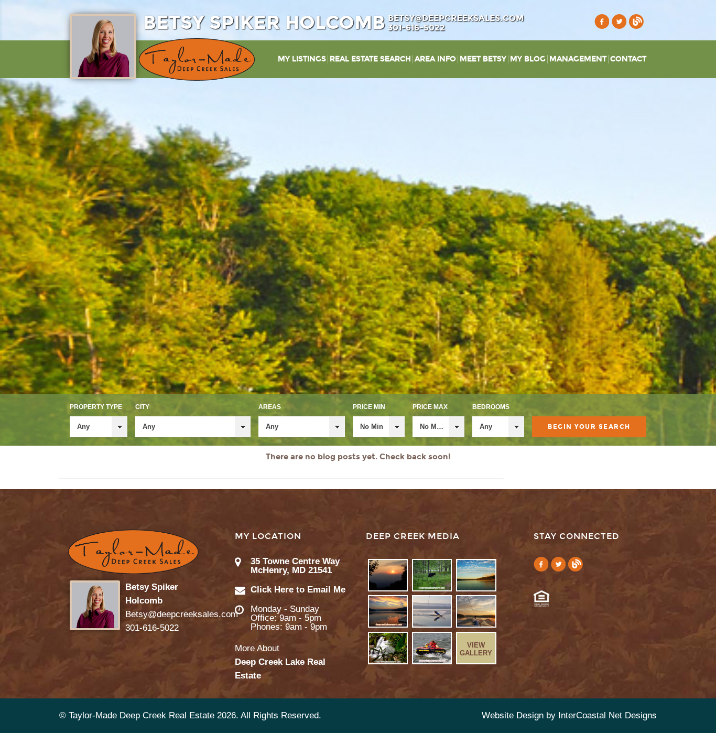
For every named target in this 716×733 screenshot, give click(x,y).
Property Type (96, 407)
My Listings (302, 59)
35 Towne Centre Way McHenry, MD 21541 (295, 565)
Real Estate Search (370, 59)
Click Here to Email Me (298, 589)
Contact (628, 59)
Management (577, 59)
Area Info (435, 59)
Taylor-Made (133, 552)
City (142, 407)
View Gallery (476, 649)
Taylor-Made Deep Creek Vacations (197, 59)
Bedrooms (490, 407)
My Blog (528, 59)
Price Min (369, 407)
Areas (269, 407)
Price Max (430, 407)
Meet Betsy (483, 59)
